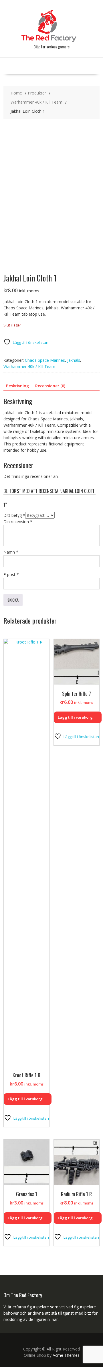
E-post (11, 574)
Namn (10, 552)
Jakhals (73, 360)
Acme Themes (66, 1355)
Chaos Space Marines (45, 360)
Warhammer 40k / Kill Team (29, 366)
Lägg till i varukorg (25, 1098)
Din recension (17, 521)
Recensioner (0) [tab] (50, 385)
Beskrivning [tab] (17, 385)
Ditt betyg (14, 515)
